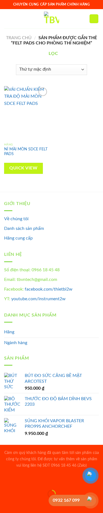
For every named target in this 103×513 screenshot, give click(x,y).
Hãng (9, 332)
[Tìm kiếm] (83, 19)
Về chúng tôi (16, 219)
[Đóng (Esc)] (5, 480)
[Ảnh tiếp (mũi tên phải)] (21, 503)
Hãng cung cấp (18, 238)
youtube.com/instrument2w (38, 299)
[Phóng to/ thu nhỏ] (21, 480)
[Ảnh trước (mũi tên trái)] (5, 503)
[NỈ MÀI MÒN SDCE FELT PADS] (26, 113)
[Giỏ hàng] (94, 18)
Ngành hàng (15, 343)
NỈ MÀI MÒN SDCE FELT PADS (26, 151)
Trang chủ (19, 38)
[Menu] (7, 18)
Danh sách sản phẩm (24, 228)
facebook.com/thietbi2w (49, 289)
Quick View (23, 168)
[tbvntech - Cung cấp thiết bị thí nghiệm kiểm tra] (51, 19)
